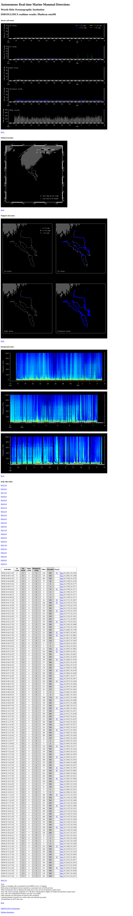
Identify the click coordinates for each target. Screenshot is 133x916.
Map (61, 573)
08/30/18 (4, 542)
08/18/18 (4, 497)
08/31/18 (4, 545)
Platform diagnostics (7, 912)
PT (57, 573)
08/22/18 (4, 512)
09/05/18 (4, 564)
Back (2, 132)
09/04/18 (4, 560)
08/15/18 (4, 485)
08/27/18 (4, 530)
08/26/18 (4, 527)
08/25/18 (4, 523)
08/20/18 (4, 504)
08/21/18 (4, 508)
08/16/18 (4, 489)
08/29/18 (4, 538)
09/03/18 (4, 556)
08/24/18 (4, 519)
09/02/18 (4, 553)
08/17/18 (4, 493)
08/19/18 (4, 500)
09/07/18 (4, 880)
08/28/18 (4, 534)
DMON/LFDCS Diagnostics (10, 908)
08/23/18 (4, 515)
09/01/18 (4, 549)
